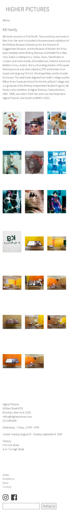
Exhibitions (8, 479)
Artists (6, 475)
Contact (7, 487)
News (5, 483)
